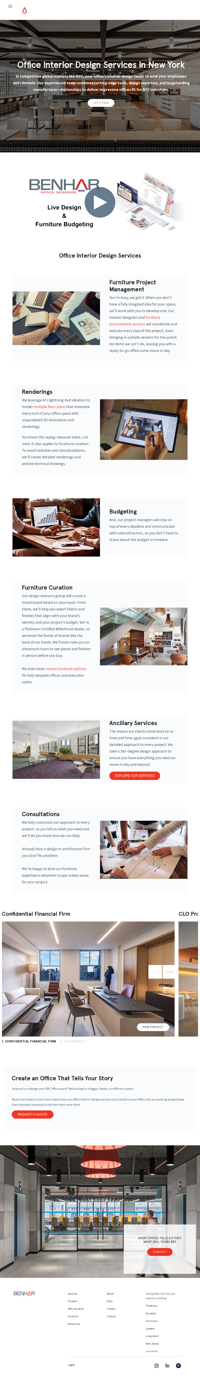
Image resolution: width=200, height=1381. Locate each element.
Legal (71, 1364)
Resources (74, 1324)
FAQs (109, 1301)
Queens (150, 1328)
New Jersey (152, 1343)
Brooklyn (151, 1313)
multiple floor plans (49, 406)
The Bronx (151, 1306)
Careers (111, 1308)
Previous (155, 972)
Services (72, 1293)
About (110, 1293)
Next (169, 972)
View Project (153, 1027)
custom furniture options (65, 668)
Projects (72, 1301)
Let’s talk (101, 102)
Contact (160, 1251)
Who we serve (76, 1308)
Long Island (152, 1336)
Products (73, 1316)
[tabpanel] (88, 974)
